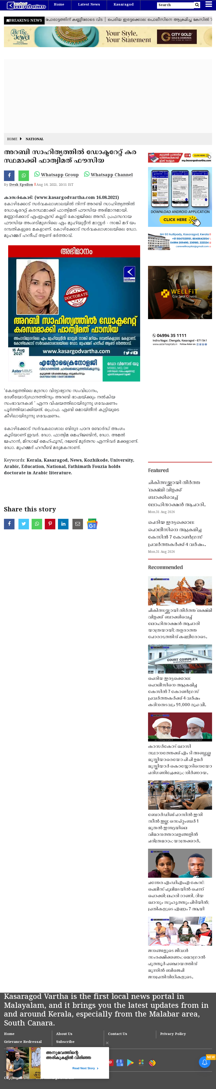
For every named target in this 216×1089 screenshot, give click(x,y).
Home (59, 5)
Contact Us (117, 1034)
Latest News (89, 5)
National (35, 139)
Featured (158, 471)
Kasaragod (124, 5)
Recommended (165, 568)
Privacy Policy (173, 1034)
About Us (64, 1034)
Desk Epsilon (21, 185)
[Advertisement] (108, 96)
